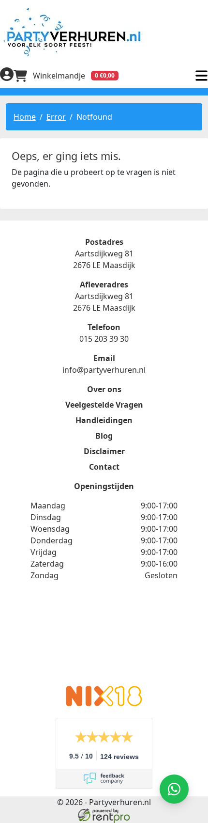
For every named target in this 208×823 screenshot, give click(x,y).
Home (25, 116)
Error (56, 116)
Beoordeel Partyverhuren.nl (104, 639)
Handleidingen (104, 420)
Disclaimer (104, 451)
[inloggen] (7, 75)
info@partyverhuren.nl (104, 369)
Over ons (104, 389)
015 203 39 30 (104, 338)
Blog (104, 435)
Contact (104, 466)
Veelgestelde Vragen (104, 404)
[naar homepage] (104, 31)
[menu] (201, 75)
